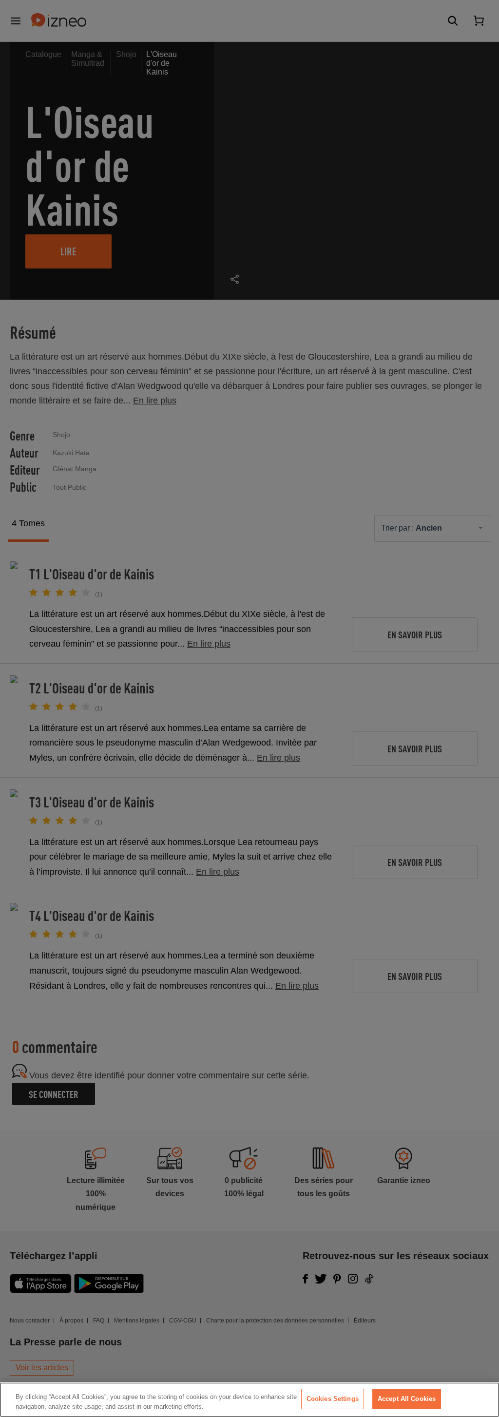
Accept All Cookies (407, 1398)
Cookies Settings (333, 1398)
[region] (249, 1399)
